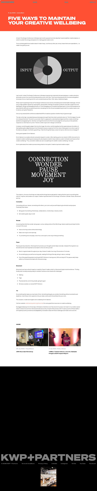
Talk (66, 2)
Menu (92, 2)
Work (35, 2)
